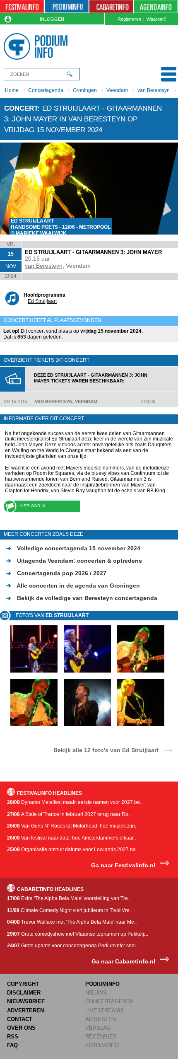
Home (12, 90)
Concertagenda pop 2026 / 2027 (56, 573)
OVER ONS (21, 1028)
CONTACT (19, 1019)
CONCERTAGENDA (109, 1001)
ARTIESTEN (100, 1019)
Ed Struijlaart (42, 301)
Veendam (117, 90)
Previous (11, 189)
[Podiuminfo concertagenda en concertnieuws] (67, 6)
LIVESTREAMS (104, 1010)
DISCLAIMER (24, 993)
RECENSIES (101, 1036)
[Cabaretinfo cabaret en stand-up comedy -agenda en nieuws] (111, 6)
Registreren (129, 19)
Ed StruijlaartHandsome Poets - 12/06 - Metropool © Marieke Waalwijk (61, 227)
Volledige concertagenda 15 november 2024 (73, 548)
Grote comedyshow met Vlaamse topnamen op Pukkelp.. (77, 934)
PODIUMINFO (102, 984)
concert (20, 108)
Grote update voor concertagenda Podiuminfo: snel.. (72, 946)
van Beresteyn (153, 90)
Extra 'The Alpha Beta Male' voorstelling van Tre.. (68, 898)
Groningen (85, 90)
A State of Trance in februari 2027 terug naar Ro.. (69, 814)
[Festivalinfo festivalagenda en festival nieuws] (22, 6)
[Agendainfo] (156, 6)
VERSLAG (98, 1028)
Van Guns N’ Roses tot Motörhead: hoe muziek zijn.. (72, 826)
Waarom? (156, 19)
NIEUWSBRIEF (26, 1001)
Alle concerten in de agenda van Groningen (73, 585)
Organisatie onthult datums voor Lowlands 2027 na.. (72, 849)
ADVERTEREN (25, 1010)
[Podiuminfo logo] (37, 46)
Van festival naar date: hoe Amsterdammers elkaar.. (71, 838)
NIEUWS (96, 993)
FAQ (12, 1045)
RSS (12, 1036)
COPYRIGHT (23, 984)
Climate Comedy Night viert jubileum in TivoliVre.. (69, 910)
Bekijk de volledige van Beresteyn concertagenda (81, 598)
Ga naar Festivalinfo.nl (123, 865)
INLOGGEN (52, 19)
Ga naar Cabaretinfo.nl (123, 961)
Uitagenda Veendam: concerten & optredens (74, 560)
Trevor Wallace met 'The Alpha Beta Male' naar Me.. (72, 922)
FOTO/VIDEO (102, 1045)
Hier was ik (32, 505)
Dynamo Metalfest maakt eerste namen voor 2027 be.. (74, 802)
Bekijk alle (106, 750)
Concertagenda (45, 90)
